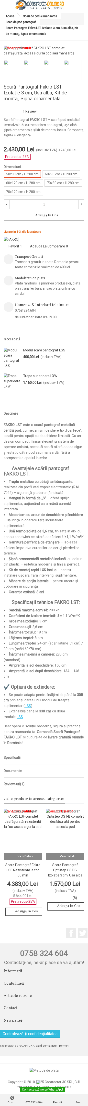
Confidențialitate (46, 1045)
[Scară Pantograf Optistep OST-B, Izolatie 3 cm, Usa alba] (73, 87)
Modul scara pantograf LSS (44, 350)
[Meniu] (8, 5)
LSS (28, 706)
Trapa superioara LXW (40, 376)
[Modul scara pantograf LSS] (12, 358)
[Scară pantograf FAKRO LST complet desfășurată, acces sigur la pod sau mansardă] (78, 49)
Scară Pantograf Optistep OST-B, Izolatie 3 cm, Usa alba (65, 870)
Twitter (83, 933)
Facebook (71, 933)
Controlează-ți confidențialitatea (30, 1033)
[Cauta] (71, 5)
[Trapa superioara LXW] (12, 381)
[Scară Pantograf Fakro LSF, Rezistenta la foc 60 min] (80, 87)
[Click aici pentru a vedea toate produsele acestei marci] (11, 239)
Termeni (64, 1045)
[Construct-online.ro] (40, 5)
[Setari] (80, 5)
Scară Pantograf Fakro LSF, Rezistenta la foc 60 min (22, 870)
